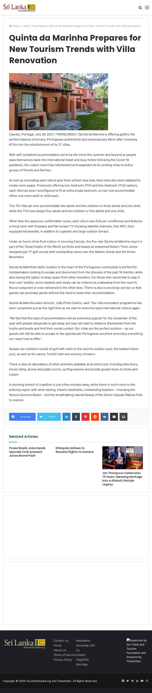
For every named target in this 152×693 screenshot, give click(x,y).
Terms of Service (65, 655)
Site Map (82, 664)
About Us (60, 650)
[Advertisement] (76, 526)
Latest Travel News (34, 26)
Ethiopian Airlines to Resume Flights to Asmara (75, 450)
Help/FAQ (82, 659)
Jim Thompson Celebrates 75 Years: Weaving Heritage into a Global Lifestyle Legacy (122, 478)
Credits (80, 655)
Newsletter (83, 640)
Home (15, 26)
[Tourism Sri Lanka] (22, 7)
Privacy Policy (63, 659)
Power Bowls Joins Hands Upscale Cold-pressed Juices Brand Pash (27, 452)
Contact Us (61, 640)
